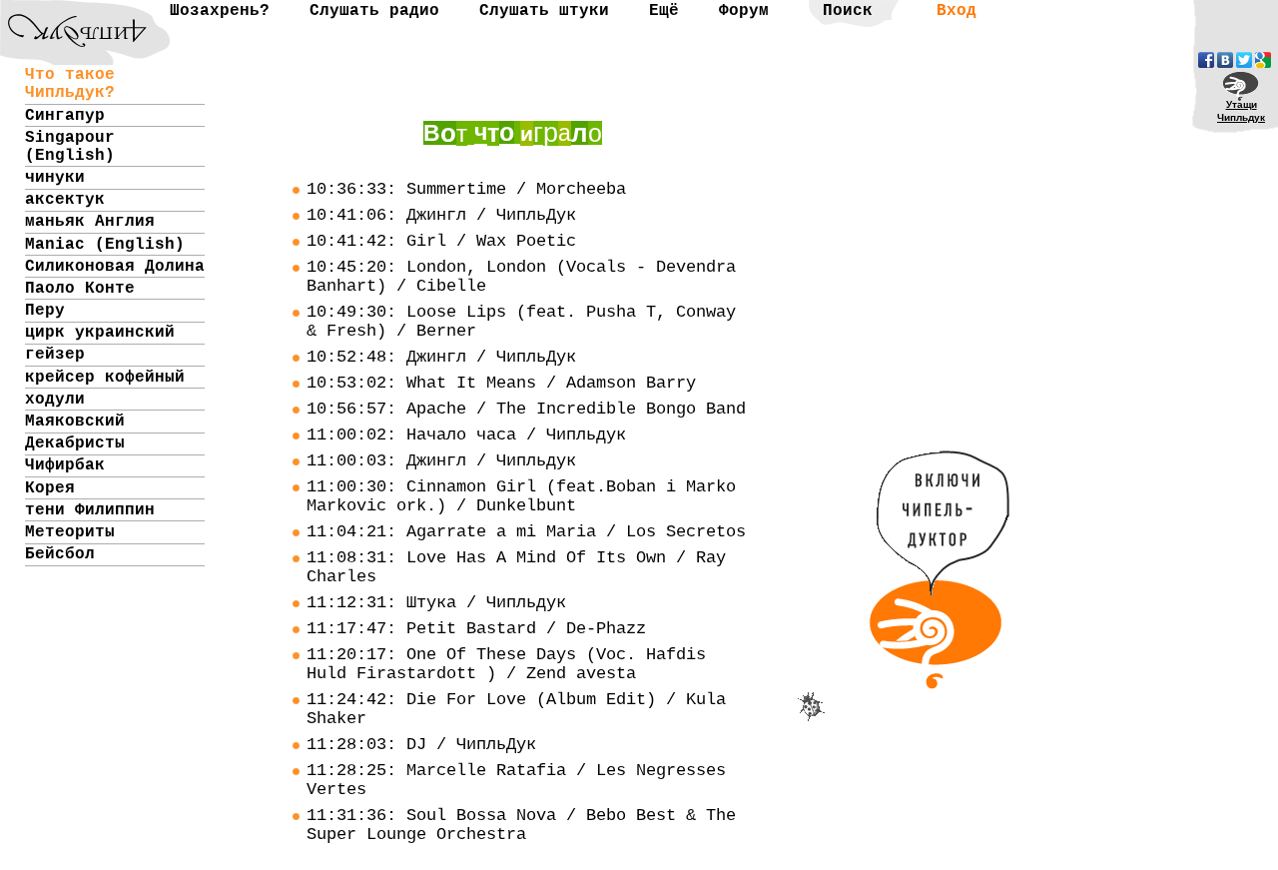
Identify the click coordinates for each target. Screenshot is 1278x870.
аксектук (65, 200)
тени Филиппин (90, 510)
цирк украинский (100, 333)
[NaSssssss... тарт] (65, 15)
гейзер (55, 355)
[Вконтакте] (1225, 60)
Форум (744, 11)
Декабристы (75, 443)
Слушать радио (374, 11)
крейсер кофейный (105, 378)
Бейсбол (60, 554)
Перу (45, 311)
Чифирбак (65, 465)
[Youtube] (1263, 60)
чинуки (55, 178)
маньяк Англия (90, 222)
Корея (50, 488)
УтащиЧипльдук (1241, 111)
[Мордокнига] (1206, 60)
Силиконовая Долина (115, 267)
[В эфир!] (939, 679)
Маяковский (75, 422)
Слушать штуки (544, 11)
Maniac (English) (105, 245)
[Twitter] (1244, 60)
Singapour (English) (70, 147)
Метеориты (70, 532)
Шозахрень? (220, 11)
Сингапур (65, 116)
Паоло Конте (80, 289)
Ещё (664, 11)
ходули (55, 400)
